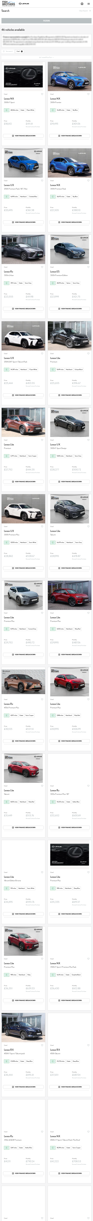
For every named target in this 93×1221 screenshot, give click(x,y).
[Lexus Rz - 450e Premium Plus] (23, 684)
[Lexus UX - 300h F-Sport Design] (69, 424)
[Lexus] (24, 3)
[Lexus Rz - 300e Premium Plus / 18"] (69, 770)
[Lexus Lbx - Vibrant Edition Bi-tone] (23, 857)
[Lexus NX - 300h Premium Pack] (69, 165)
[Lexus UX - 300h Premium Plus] (23, 511)
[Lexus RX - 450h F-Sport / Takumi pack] (23, 1030)
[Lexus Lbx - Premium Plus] (23, 597)
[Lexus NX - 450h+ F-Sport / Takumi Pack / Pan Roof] (69, 1116)
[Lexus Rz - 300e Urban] (23, 251)
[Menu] (89, 4)
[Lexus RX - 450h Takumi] (69, 1030)
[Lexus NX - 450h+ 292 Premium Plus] (69, 1203)
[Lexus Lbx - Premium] (69, 338)
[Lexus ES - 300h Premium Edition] (69, 251)
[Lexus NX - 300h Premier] (69, 79)
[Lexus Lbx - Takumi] (69, 511)
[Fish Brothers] (8, 3)
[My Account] (82, 3)
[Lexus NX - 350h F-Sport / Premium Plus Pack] (69, 943)
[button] (21, 54)
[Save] (42, 96)
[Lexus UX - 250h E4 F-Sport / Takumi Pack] (23, 338)
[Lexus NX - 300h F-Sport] (23, 79)
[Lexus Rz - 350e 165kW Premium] (23, 1116)
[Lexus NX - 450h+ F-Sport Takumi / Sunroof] (23, 1203)
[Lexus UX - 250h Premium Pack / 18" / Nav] (23, 165)
